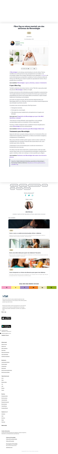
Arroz (2, 378)
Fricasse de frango (5, 408)
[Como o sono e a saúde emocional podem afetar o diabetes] (29, 228)
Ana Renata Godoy (19, 42)
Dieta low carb (4, 344)
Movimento (4, 360)
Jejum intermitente (5, 354)
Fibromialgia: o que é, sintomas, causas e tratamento (32, 82)
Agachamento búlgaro (6, 362)
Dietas (3, 419)
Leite (2, 386)
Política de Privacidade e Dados (11, 439)
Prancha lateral (4, 364)
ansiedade (43, 75)
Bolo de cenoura (4, 398)
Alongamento (4, 366)
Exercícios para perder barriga (7, 370)
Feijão (3, 380)
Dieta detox (4, 350)
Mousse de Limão (5, 396)
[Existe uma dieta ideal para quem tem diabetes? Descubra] (29, 247)
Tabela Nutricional (5, 376)
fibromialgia (14, 72)
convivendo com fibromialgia (34, 185)
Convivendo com (23, 185)
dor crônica (45, 185)
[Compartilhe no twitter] (29, 195)
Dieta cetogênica (4, 348)
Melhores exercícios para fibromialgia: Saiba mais (30, 128)
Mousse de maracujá (5, 402)
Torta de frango (4, 406)
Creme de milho (4, 400)
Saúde (29, 32)
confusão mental (14, 185)
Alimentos (3, 413)
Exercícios (3, 417)
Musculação (4, 368)
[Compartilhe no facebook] (25, 195)
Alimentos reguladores (5, 356)
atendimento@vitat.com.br (6, 333)
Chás (2, 415)
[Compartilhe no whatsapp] (32, 195)
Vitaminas (3, 421)
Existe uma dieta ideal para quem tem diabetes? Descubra (25, 252)
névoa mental (27, 188)
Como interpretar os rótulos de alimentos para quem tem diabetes (27, 272)
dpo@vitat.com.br (9, 447)
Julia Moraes (29, 36)
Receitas (3, 394)
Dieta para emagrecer (5, 352)
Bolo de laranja (4, 404)
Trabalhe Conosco (5, 335)
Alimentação (4, 342)
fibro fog (12, 188)
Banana (3, 388)
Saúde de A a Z (5, 411)
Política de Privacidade (10, 441)
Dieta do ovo (4, 346)
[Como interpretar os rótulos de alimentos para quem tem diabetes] (29, 267)
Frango (3, 390)
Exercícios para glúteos (6, 372)
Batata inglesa (4, 382)
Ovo (2, 384)
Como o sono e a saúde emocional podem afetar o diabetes (25, 233)
